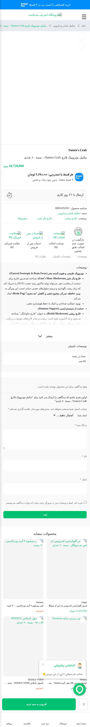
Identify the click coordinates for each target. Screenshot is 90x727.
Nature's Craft (77, 150)
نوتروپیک (22, 218)
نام (84, 456)
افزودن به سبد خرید (36, 704)
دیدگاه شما (81, 425)
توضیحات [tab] (82, 256)
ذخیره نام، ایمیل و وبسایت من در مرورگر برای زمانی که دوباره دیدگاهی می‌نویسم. (45, 503)
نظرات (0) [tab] (40, 256)
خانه (84, 25)
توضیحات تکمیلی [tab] (61, 256)
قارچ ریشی (71, 218)
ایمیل (83, 479)
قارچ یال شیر (45, 218)
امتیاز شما (82, 415)
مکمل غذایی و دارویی (64, 25)
